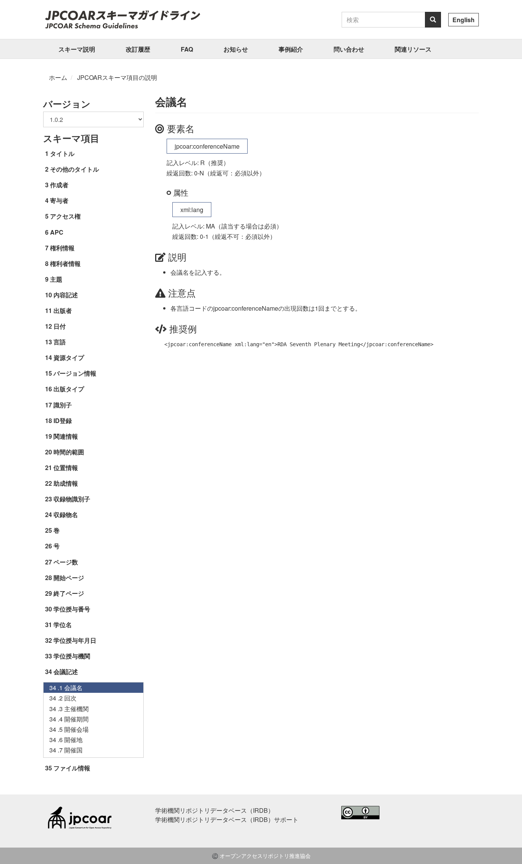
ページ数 (65, 562)
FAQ (187, 49)
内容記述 (65, 294)
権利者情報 (65, 263)
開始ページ (68, 577)
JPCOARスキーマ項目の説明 (117, 77)
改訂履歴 (138, 49)
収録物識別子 (71, 498)
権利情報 (62, 247)
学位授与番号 (71, 609)
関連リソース (413, 49)
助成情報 (65, 483)
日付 (59, 326)
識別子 (62, 404)
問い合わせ (349, 49)
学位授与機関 (71, 656)
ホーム (58, 77)
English (463, 19)
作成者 (59, 184)
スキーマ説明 (76, 49)
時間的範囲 (68, 451)
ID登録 (62, 420)
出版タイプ (68, 388)
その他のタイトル (74, 169)
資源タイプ (68, 357)
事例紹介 (291, 49)
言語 (59, 341)
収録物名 (65, 514)
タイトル (62, 153)
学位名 (62, 624)
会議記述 (65, 671)
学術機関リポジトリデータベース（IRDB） (214, 810)
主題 (56, 279)
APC (56, 232)
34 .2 (62, 698)
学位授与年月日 (74, 640)
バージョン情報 (74, 373)
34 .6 (66, 739)
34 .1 (66, 687)
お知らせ (236, 49)
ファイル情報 (71, 767)
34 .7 (66, 750)
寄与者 (59, 200)
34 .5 (69, 729)
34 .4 (69, 719)
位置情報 (65, 467)
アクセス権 (65, 216)
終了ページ (68, 593)
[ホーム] (122, 19)
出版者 (62, 310)
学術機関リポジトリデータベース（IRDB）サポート (226, 819)
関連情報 (65, 436)
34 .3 (69, 708)
